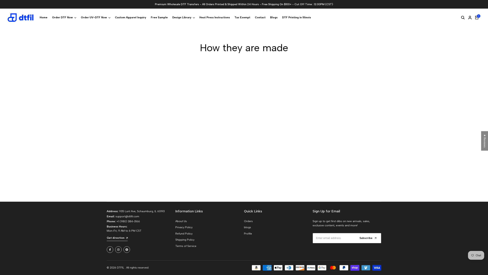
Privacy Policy (184, 227)
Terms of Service (185, 246)
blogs (247, 227)
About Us (181, 221)
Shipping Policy (184, 239)
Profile (248, 233)
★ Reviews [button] (484, 141)
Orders (248, 221)
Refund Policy (184, 233)
